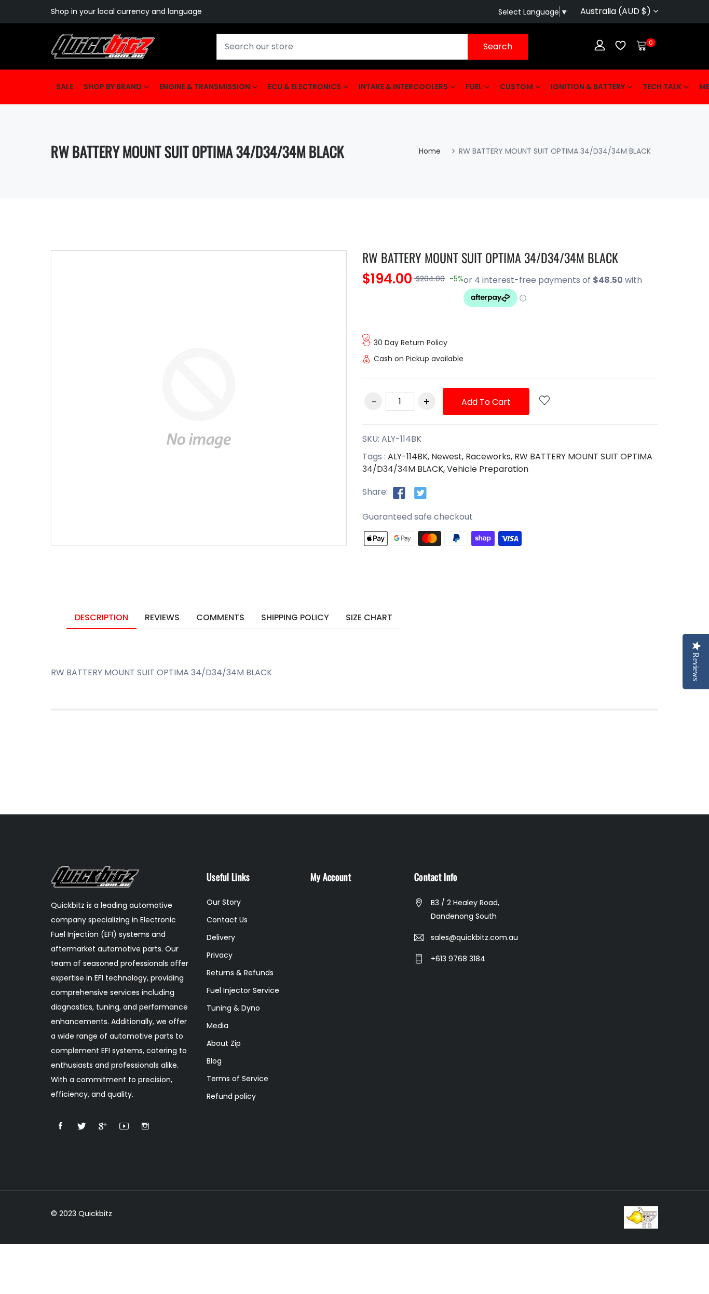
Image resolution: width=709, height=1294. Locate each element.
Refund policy (231, 1096)
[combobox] (372, 47)
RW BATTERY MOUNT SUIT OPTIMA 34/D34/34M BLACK (490, 257)
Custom (516, 86)
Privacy (220, 955)
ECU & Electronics (304, 86)
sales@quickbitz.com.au (474, 937)
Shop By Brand (113, 86)
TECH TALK (662, 86)
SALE (64, 86)
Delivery (221, 937)
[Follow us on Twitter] (420, 492)
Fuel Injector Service (243, 990)
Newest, (447, 456)
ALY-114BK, (408, 456)
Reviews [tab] (162, 617)
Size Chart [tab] (369, 617)
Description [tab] (101, 617)
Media (217, 1025)
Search (497, 46)
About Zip (224, 1043)
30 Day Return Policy (410, 342)
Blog (214, 1061)
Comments (220, 617)
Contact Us (227, 920)
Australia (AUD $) (616, 11)
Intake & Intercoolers (403, 86)
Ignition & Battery (588, 86)
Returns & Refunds (240, 973)
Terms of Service (237, 1078)
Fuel (474, 86)
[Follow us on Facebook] (399, 492)
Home (430, 151)
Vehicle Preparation (487, 469)
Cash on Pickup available (418, 358)
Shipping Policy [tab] (295, 617)
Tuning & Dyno (233, 1008)
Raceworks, (489, 456)
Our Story (224, 902)
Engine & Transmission (204, 86)
